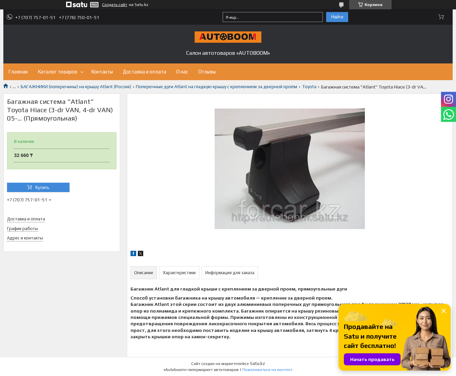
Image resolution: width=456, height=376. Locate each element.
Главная (18, 71)
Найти (337, 16)
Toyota (309, 86)
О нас (182, 71)
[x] (140, 254)
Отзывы (207, 71)
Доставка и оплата (144, 71)
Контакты (102, 71)
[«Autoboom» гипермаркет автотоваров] (228, 37)
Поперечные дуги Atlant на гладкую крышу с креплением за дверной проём (216, 86)
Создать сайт (114, 4)
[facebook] (133, 254)
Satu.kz (257, 363)
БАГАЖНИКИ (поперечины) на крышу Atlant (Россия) (76, 86)
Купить (42, 187)
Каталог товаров (57, 71)
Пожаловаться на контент (267, 369)
